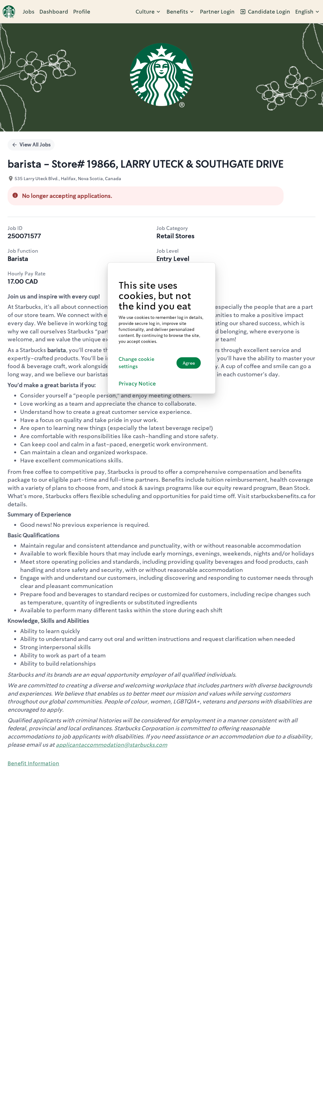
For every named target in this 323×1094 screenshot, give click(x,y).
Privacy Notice (137, 383)
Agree (189, 363)
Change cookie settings (136, 363)
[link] (9, 11)
